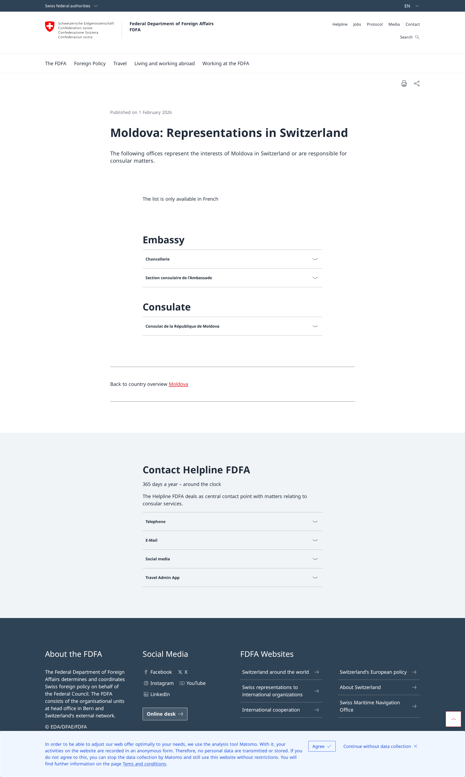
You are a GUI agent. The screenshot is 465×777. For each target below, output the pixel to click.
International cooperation (271, 709)
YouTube (196, 683)
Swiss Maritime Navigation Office (370, 706)
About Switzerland (360, 687)
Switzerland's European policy (373, 672)
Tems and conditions (144, 764)
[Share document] (416, 83)
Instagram (162, 683)
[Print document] (404, 83)
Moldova (178, 384)
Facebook (161, 672)
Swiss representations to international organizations (272, 691)
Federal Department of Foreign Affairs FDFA (172, 26)
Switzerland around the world (275, 672)
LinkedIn (160, 694)
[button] (55, 63)
